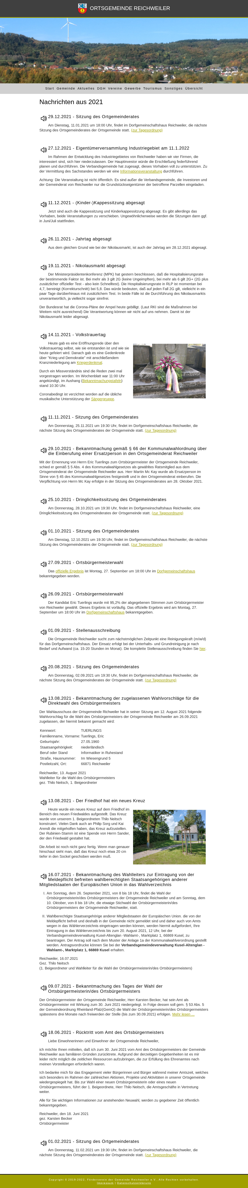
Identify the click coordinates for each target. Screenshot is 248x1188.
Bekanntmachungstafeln (101, 381)
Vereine (115, 88)
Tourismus (152, 88)
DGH (101, 88)
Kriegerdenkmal (89, 363)
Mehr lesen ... (183, 1014)
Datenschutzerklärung (134, 1182)
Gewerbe (133, 88)
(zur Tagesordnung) (147, 130)
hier (202, 649)
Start (49, 88)
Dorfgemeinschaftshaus (176, 571)
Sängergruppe (102, 399)
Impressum (105, 1182)
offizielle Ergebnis (70, 571)
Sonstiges (173, 88)
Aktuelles (86, 88)
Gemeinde (66, 88)
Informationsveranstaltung (141, 171)
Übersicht (194, 88)
